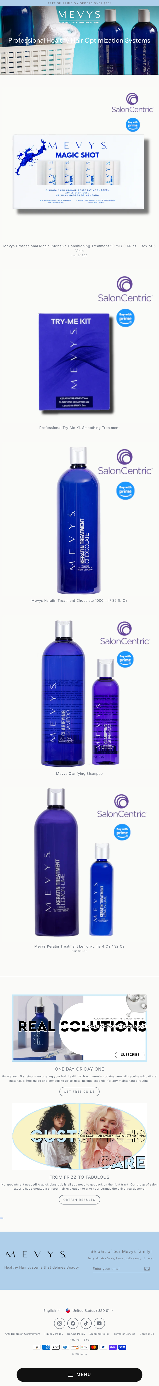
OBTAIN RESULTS (79, 1199)
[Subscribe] (146, 1268)
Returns (75, 1339)
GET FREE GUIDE (79, 1091)
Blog (86, 1339)
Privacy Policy (54, 1333)
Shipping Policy (99, 1333)
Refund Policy (76, 1333)
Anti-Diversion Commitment (22, 1333)
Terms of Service (124, 1333)
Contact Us (147, 1333)
